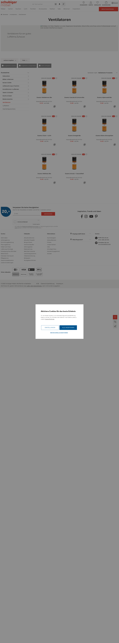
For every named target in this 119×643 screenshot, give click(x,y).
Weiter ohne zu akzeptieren (59, 332)
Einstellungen (50, 327)
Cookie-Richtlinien (49, 319)
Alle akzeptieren (68, 327)
